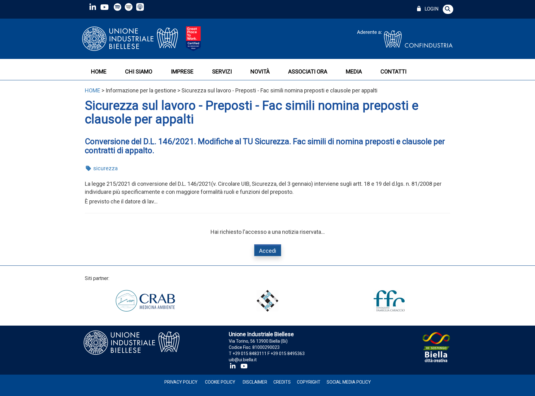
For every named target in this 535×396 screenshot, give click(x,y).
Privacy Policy (181, 382)
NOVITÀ (260, 71)
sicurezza (105, 168)
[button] (448, 9)
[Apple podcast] (140, 7)
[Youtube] (104, 7)
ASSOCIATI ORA (307, 71)
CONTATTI (394, 71)
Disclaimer (255, 382)
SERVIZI (222, 71)
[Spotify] (117, 7)
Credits (282, 382)
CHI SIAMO (138, 71)
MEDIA (354, 71)
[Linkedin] (92, 7)
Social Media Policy (349, 382)
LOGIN (430, 9)
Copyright (308, 382)
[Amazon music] (129, 7)
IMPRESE (182, 71)
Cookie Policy (220, 382)
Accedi (267, 250)
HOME (99, 71)
